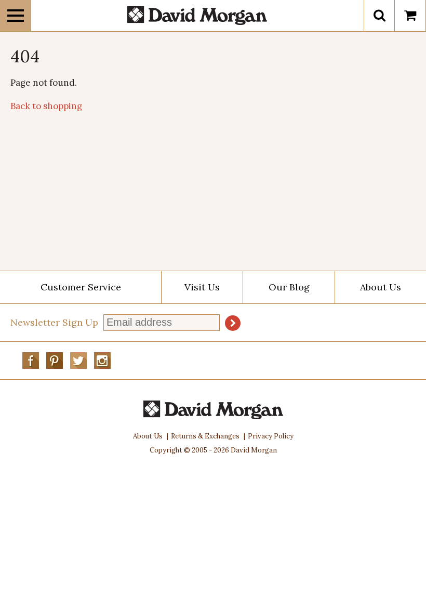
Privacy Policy (271, 436)
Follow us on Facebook (30, 360)
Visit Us (202, 287)
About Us (380, 287)
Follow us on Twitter (78, 360)
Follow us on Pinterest (54, 360)
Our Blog (289, 287)
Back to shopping (46, 106)
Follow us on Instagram (102, 360)
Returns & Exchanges (205, 436)
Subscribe (233, 323)
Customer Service (81, 287)
